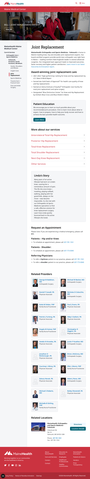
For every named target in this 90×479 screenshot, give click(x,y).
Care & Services (9, 52)
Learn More (39, 120)
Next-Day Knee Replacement (45, 158)
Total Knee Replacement (43, 146)
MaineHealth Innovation (77, 453)
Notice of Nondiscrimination (24, 476)
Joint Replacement (15, 74)
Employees (62, 457)
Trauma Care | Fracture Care (15, 82)
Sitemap (39, 476)
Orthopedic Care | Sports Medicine (12, 56)
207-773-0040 (69, 251)
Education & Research (63, 453)
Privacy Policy (8, 476)
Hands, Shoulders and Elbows (16, 67)
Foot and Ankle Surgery (15, 86)
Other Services (38, 163)
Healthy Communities (63, 465)
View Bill (9, 29)
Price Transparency (77, 464)
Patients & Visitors (79, 457)
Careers (47, 460)
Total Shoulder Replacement (45, 152)
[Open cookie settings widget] (3, 476)
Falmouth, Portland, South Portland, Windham (15, 61)
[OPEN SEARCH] (76, 3)
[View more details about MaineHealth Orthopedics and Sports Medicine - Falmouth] (38, 426)
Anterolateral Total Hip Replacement (49, 135)
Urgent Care (15, 71)
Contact (47, 463)
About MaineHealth (49, 453)
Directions (80, 424)
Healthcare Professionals (63, 461)
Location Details (79, 428)
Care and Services (51, 457)
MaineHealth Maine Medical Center (12, 47)
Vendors (76, 460)
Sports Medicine (16, 78)
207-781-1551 (69, 242)
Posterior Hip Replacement (44, 140)
